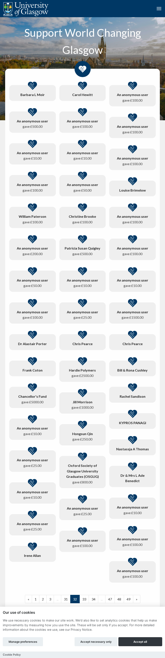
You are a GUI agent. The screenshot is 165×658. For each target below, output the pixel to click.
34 (93, 599)
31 (66, 599)
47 (110, 599)
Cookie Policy (12, 654)
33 (84, 599)
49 (128, 599)
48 (119, 599)
